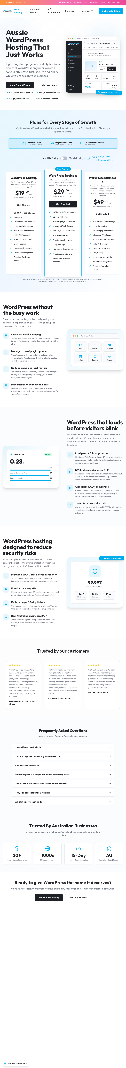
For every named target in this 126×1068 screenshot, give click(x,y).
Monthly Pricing (50, 158)
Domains (86, 10)
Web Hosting (18, 11)
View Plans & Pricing (20, 84)
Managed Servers (34, 11)
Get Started (23, 205)
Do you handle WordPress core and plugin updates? (42, 783)
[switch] (63, 158)
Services (69, 10)
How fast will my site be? (27, 765)
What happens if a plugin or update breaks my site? (42, 774)
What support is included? (28, 801)
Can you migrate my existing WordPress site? (38, 756)
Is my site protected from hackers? (33, 792)
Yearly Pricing (76, 158)
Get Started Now (111, 10)
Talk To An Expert (49, 84)
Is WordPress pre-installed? (29, 747)
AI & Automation (53, 11)
